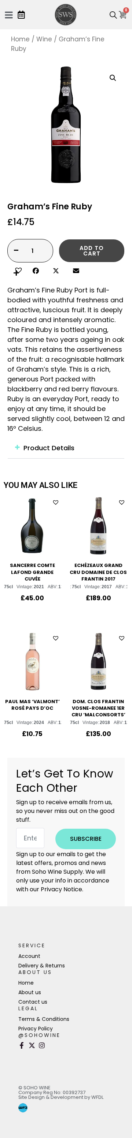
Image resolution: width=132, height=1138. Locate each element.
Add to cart (92, 250)
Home (20, 39)
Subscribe (86, 839)
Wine (44, 39)
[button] (17, 269)
